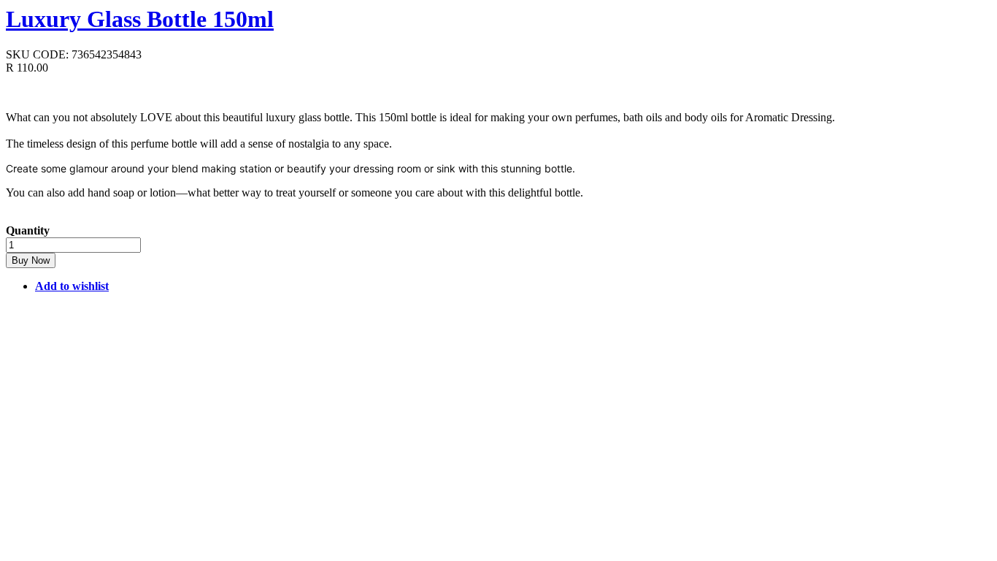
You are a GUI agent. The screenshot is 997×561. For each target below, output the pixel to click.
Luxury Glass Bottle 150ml (140, 19)
